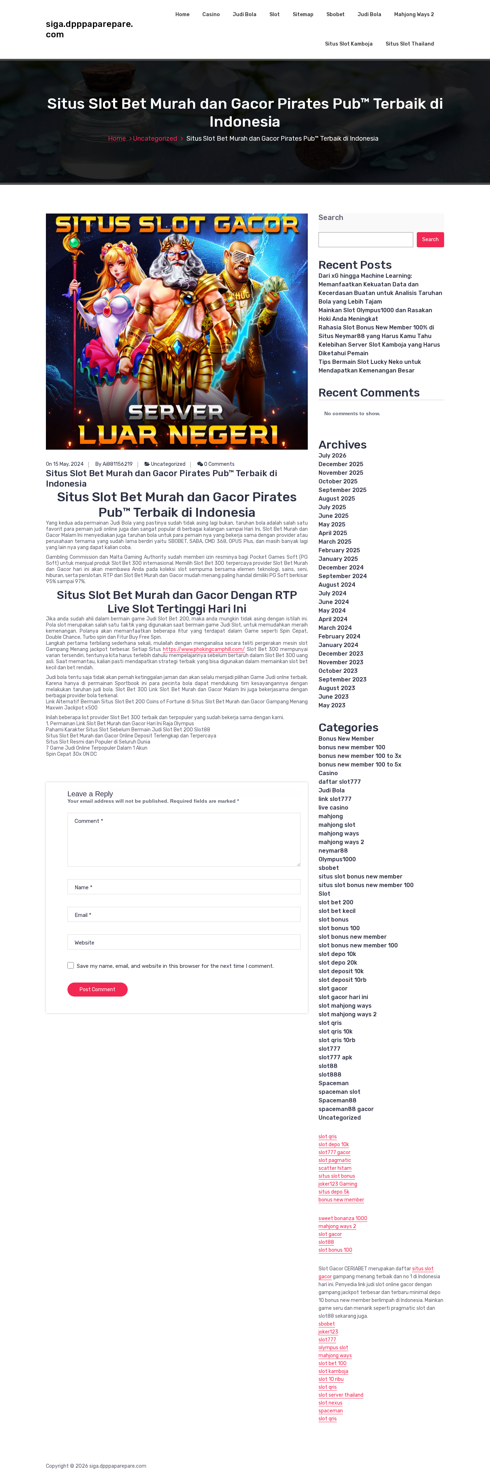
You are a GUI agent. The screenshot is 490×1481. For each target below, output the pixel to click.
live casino (333, 807)
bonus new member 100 (352, 747)
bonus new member (341, 1200)
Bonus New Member (346, 738)
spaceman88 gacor (346, 1109)
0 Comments (219, 464)
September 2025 (343, 490)
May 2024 (332, 610)
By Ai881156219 (114, 464)
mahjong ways (339, 833)
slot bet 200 (336, 902)
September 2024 (343, 576)
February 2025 (339, 550)
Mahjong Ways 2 (414, 14)
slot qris (330, 1023)
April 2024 (333, 619)
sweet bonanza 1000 (343, 1218)
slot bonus (334, 919)
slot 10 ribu (331, 1379)
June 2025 (334, 515)
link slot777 (335, 799)
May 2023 (332, 705)
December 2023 (341, 653)
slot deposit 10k (341, 971)
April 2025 (333, 533)
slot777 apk (335, 1057)
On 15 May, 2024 (65, 464)
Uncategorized (155, 138)
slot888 (330, 1074)
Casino (211, 14)
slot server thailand (341, 1395)
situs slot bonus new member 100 (366, 885)
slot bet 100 (333, 1363)
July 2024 (333, 593)
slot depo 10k (337, 954)
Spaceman (334, 1083)
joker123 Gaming (338, 1184)
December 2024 (341, 567)
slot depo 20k (338, 962)
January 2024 (338, 645)
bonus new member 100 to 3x (360, 756)
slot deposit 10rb (343, 979)
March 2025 (335, 541)
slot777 (329, 1048)
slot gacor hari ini (343, 997)
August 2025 (337, 498)
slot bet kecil (337, 911)
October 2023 (338, 670)
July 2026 (333, 455)
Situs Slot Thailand (410, 44)
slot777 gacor (334, 1152)
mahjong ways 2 (341, 842)
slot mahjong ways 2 (348, 1014)
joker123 (328, 1332)
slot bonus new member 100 (358, 945)
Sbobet (335, 14)
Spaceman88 (338, 1100)
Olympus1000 (337, 859)
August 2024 (337, 584)
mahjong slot (337, 824)
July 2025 (332, 507)
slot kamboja (333, 1371)
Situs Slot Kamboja (349, 44)
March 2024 (335, 627)
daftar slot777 (340, 781)
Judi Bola (244, 14)
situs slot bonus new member (360, 876)
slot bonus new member (353, 936)
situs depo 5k (334, 1192)
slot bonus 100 (339, 928)
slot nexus (331, 1403)
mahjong (331, 816)
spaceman (331, 1411)
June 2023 (334, 696)
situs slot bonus (337, 1176)
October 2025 (338, 481)
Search (331, 218)
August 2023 (337, 688)
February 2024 (340, 636)
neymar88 (333, 850)
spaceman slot (340, 1091)
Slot (274, 14)
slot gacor (333, 988)
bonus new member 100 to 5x (360, 764)
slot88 (328, 1066)
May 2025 (332, 524)
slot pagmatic (335, 1160)
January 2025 (338, 559)
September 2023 (343, 679)
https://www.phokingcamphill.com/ (204, 649)
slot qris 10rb (337, 1040)
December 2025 (341, 464)
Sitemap (303, 14)
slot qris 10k (336, 1031)
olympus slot (333, 1348)
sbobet (329, 867)
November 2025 (341, 472)
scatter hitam (335, 1168)
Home (182, 14)
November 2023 (341, 662)
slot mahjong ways (345, 1005)
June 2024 (334, 602)
